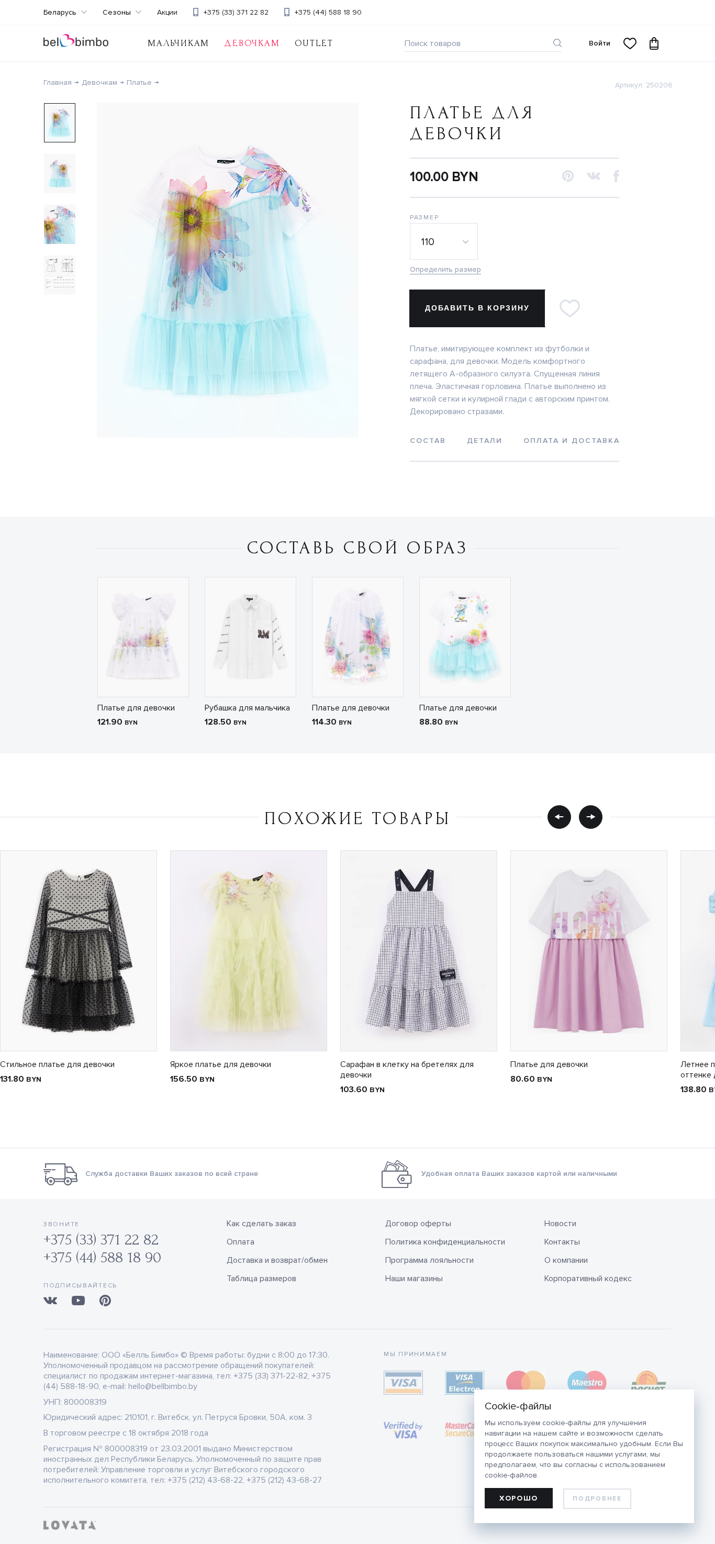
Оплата (240, 1242)
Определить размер (445, 269)
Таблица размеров (261, 1278)
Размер (424, 217)
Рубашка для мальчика (247, 708)
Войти (599, 43)
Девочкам (252, 43)
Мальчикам (178, 43)
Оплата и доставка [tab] (571, 440)
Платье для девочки (136, 708)
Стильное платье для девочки (57, 1064)
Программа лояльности (429, 1260)
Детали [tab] (484, 440)
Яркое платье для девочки (220, 1064)
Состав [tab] (428, 440)
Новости (560, 1223)
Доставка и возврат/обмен (277, 1260)
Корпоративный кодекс (588, 1278)
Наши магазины (414, 1278)
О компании (566, 1260)
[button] (568, 176)
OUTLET (314, 43)
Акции (167, 12)
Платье (139, 82)
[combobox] (445, 241)
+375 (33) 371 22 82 (236, 12)
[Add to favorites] (569, 308)
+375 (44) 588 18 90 (328, 12)
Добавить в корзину (477, 308)
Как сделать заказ (261, 1223)
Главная (57, 82)
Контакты (562, 1242)
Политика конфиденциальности (445, 1242)
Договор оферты (418, 1223)
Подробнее (597, 1499)
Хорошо (518, 1498)
